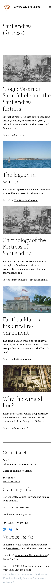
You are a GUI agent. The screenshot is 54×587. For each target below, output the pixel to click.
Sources (18, 135)
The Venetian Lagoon (26, 200)
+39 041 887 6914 (11, 481)
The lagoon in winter (19, 178)
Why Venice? (21, 428)
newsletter (13, 548)
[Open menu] (49, 6)
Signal (28, 470)
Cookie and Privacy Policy (17, 514)
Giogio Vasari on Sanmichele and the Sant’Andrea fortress (27, 99)
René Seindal (10, 500)
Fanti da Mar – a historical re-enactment (22, 326)
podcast (42, 544)
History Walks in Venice (27, 6)
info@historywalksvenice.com (19, 464)
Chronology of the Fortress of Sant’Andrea (24, 247)
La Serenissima (22, 359)
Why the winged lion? (22, 402)
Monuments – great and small (30, 279)
